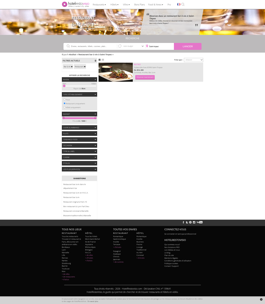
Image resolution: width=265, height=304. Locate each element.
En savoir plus (93, 301)
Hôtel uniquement (73, 107)
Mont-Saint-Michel (92, 239)
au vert (139, 252)
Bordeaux (66, 247)
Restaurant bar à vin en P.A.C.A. (75, 192)
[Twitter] (186, 222)
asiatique (117, 254)
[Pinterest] (190, 222)
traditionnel (141, 250)
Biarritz (64, 266)
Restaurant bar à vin (71, 197)
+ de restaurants (68, 276)
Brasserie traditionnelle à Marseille (77, 215)
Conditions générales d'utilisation (177, 260)
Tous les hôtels (91, 236)
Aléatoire (189, 60)
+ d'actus (65, 279)
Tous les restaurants (70, 236)
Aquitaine (89, 244)
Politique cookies (171, 263)
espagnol (117, 251)
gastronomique (119, 239)
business (140, 241)
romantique (118, 236)
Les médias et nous (172, 250)
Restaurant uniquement (75, 103)
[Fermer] (261, 299)
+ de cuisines (118, 262)
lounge (140, 247)
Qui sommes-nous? (172, 244)
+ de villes (66, 274)
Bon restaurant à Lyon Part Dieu (76, 206)
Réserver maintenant (145, 77)
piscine (139, 244)
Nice (63, 271)
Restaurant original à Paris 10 (75, 202)
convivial (140, 255)
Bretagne (88, 250)
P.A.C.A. (88, 252)
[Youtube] (199, 222)
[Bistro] (116, 72)
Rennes (65, 258)
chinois (116, 256)
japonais (116, 259)
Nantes (64, 260)
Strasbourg (66, 263)
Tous (68, 99)
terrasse (116, 244)
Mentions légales (171, 258)
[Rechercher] (183, 4)
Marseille (65, 252)
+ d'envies (117, 247)
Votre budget (128, 46)
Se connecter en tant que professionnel (180, 234)
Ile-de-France (90, 241)
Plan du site (169, 255)
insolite (116, 241)
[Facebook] (183, 222)
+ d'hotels (89, 258)
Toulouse (65, 268)
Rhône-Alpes (90, 247)
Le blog (167, 252)
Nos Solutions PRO (172, 247)
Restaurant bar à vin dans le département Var (74, 186)
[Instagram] (194, 223)
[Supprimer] (71, 66)
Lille (63, 255)
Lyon (64, 250)
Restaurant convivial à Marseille (75, 211)
